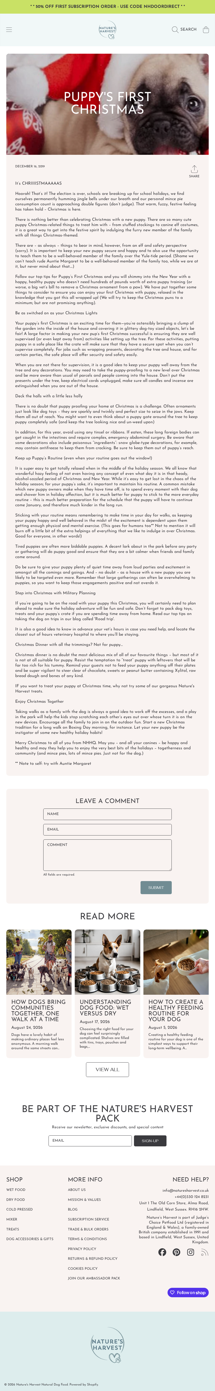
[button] (9, 30)
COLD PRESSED (19, 1209)
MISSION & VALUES (84, 1200)
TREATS (12, 1229)
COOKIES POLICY (83, 1269)
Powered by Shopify (83, 1384)
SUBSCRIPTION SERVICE (88, 1219)
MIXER (11, 1219)
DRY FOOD (15, 1200)
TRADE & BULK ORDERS (88, 1229)
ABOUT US (77, 1190)
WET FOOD (15, 1190)
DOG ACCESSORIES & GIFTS (29, 1239)
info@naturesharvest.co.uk (186, 1191)
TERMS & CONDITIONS (87, 1239)
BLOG (73, 1209)
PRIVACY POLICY (82, 1249)
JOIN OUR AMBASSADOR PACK (94, 1278)
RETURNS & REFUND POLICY (92, 1259)
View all (108, 1069)
